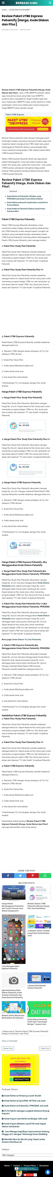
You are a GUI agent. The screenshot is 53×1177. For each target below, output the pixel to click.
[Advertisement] (26, 59)
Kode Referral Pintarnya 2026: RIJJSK (22, 1096)
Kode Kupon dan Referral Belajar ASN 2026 (25, 1119)
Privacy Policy (30, 1166)
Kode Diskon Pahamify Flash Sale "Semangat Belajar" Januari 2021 (37, 1021)
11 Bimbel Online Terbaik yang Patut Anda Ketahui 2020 (38, 933)
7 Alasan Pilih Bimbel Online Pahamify (36, 987)
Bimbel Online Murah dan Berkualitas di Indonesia (13, 1017)
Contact (16, 1166)
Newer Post (8, 1048)
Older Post (45, 1048)
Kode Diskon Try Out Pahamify (26, 639)
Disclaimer (44, 1166)
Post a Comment (9, 1041)
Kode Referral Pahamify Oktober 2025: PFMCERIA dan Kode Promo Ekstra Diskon (25, 197)
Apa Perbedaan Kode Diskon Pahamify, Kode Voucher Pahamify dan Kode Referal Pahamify (12, 993)
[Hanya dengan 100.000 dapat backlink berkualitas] (20, 1084)
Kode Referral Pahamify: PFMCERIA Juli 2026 (26, 1106)
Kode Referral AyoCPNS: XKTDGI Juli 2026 (24, 1101)
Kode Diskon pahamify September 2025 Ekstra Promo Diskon (27, 203)
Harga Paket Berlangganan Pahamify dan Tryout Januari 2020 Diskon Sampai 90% (13, 907)
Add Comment (25, 30)
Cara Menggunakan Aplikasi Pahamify (10, 967)
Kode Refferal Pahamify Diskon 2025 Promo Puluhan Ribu (26, 210)
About (6, 1166)
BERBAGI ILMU (26, 3)
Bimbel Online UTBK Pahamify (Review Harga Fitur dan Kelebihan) (38, 906)
